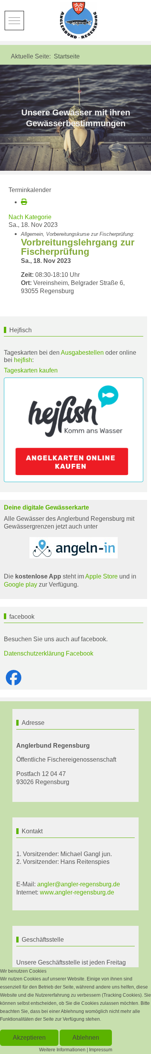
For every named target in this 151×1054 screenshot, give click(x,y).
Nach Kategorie (30, 217)
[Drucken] (24, 202)
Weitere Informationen (62, 1049)
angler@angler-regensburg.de (78, 884)
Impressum (100, 1049)
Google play (20, 584)
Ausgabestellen (82, 352)
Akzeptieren (29, 1037)
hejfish (23, 360)
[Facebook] (13, 678)
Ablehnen (85, 1037)
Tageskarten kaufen (31, 370)
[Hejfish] (73, 430)
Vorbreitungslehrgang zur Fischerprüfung (77, 247)
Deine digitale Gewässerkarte (46, 507)
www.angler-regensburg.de (77, 892)
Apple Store (101, 576)
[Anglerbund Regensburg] (79, 20)
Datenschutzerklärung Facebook (48, 653)
